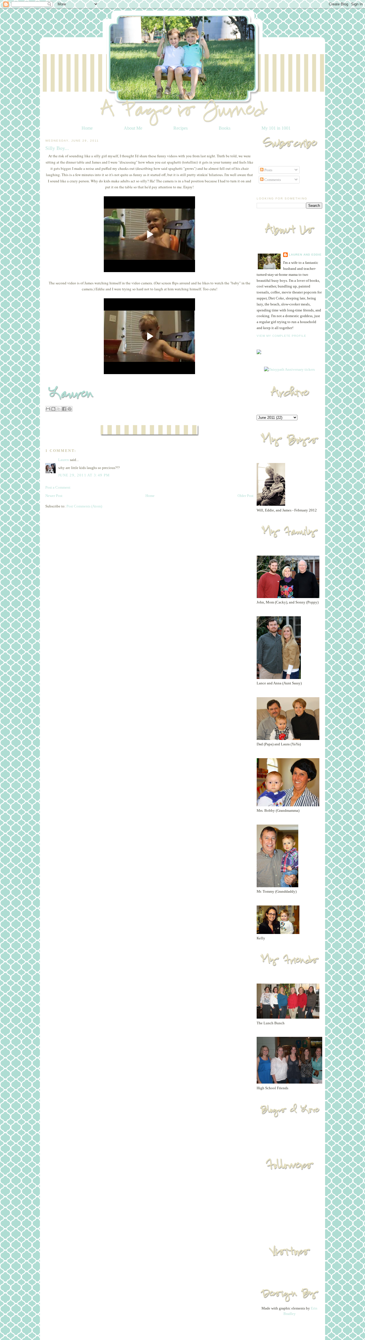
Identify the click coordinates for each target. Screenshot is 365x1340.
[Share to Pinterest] (69, 409)
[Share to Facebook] (64, 409)
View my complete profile (281, 335)
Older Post (246, 495)
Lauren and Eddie (305, 254)
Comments (272, 180)
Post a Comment (57, 487)
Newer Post (53, 495)
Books (224, 128)
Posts (267, 170)
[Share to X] (59, 409)
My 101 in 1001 (276, 128)
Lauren (63, 460)
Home (87, 128)
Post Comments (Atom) (84, 506)
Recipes (180, 128)
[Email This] (48, 409)
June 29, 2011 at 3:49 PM (84, 475)
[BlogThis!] (53, 409)
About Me (133, 128)
